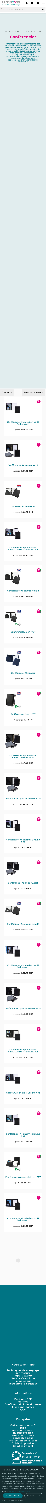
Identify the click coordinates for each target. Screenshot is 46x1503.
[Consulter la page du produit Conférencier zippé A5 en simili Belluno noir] (23, 1205)
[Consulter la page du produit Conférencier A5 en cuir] (23, 660)
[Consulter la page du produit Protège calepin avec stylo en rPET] (23, 1164)
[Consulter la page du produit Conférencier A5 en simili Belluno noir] (23, 827)
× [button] (43, 1468)
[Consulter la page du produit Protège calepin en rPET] (23, 701)
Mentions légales (23, 1407)
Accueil (8, 31)
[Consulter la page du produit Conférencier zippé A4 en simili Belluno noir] (23, 409)
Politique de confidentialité (20, 1491)
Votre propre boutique (23, 1384)
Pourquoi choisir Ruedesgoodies (23, 1431)
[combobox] (7, 392)
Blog (23, 1428)
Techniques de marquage (23, 1370)
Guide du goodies (23, 1443)
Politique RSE (23, 1399)
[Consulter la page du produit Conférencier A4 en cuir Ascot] (23, 452)
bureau (17, 31)
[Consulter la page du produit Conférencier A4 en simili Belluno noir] (23, 1121)
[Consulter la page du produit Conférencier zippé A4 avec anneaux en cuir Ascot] (23, 742)
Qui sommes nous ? (23, 1425)
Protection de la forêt (23, 1441)
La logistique (23, 1381)
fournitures (28, 31)
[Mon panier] (32, 3)
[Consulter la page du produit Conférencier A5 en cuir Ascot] (23, 870)
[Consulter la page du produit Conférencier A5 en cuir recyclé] (23, 578)
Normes (23, 1402)
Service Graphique (23, 1378)
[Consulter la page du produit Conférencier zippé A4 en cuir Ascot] (23, 786)
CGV (23, 1410)
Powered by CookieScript (12, 1500)
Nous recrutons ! (23, 1435)
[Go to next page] (33, 1260)
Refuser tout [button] (33, 1496)
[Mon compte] (26, 3)
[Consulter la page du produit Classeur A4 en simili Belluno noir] (23, 1080)
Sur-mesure (23, 1373)
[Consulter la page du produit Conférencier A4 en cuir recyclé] (23, 911)
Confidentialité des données (23, 1404)
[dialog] (23, 1484)
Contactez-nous (23, 1438)
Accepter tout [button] (13, 1496)
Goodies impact (23, 1446)
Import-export (23, 1376)
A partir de (23, 430)
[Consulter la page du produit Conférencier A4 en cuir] (23, 493)
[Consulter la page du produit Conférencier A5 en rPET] (23, 619)
